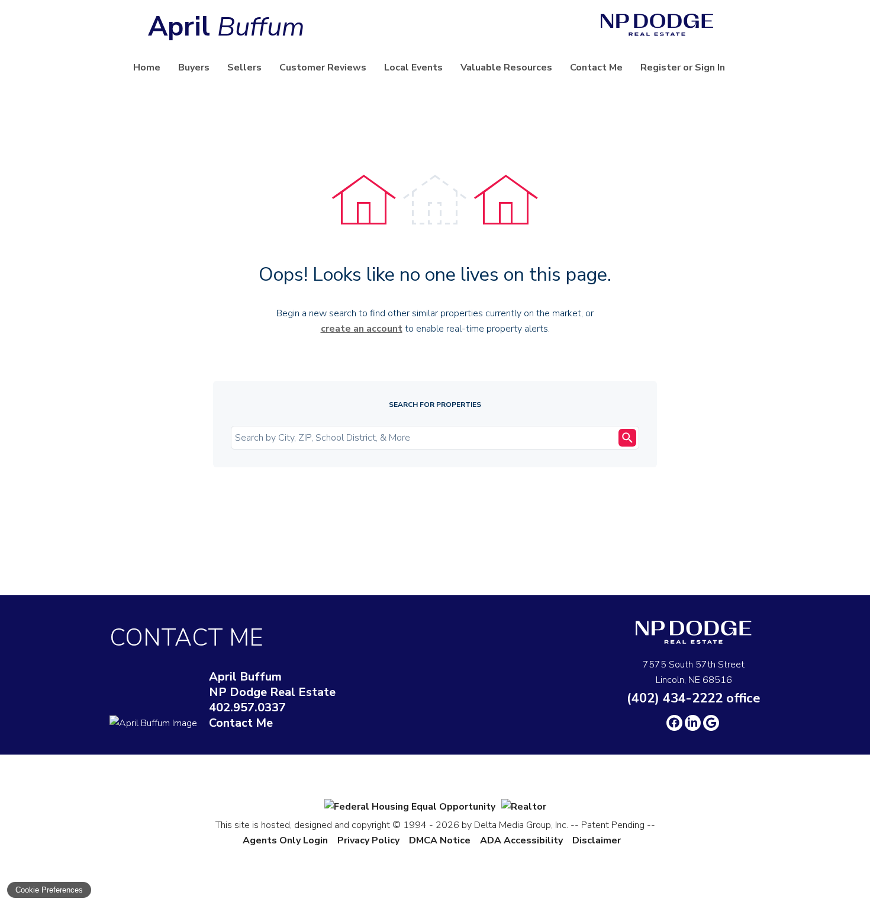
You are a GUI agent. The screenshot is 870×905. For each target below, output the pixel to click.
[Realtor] (523, 806)
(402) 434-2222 (694, 698)
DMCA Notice (440, 840)
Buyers (194, 67)
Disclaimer (596, 840)
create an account (361, 328)
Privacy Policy (368, 840)
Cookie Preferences (49, 889)
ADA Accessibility (521, 840)
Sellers (244, 67)
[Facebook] (674, 723)
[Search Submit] (627, 438)
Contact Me (596, 67)
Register (660, 67)
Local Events (413, 67)
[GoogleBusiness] (711, 723)
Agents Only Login (285, 840)
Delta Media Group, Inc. (521, 825)
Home (146, 67)
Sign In (710, 67)
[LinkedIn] (693, 723)
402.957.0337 (247, 707)
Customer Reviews (322, 67)
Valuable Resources (506, 67)
